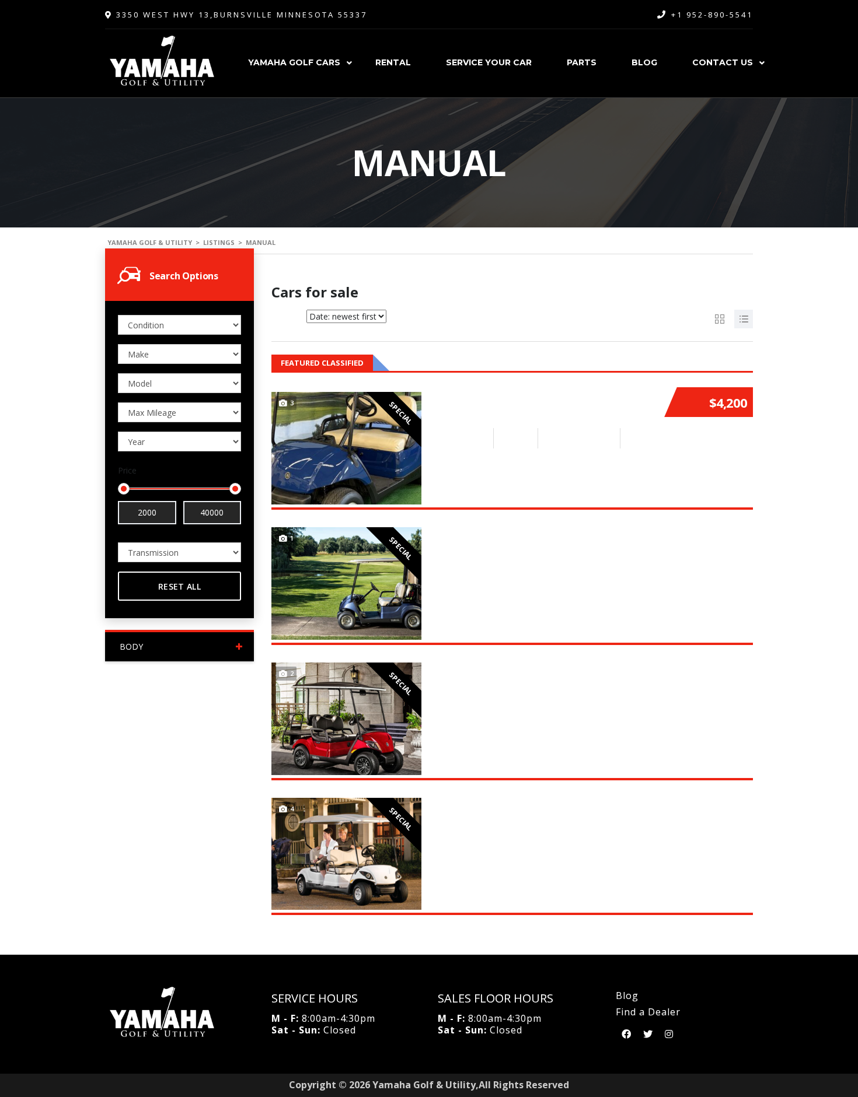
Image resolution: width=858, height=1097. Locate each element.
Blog (644, 62)
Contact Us (722, 62)
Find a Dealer (648, 1011)
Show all (736, 363)
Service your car (489, 62)
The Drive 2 (471, 531)
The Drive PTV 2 (483, 666)
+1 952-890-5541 (712, 14)
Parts (582, 62)
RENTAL (393, 62)
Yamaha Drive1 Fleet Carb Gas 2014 (542, 395)
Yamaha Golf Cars (294, 62)
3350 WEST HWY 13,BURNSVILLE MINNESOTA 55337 (240, 14)
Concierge (467, 801)
